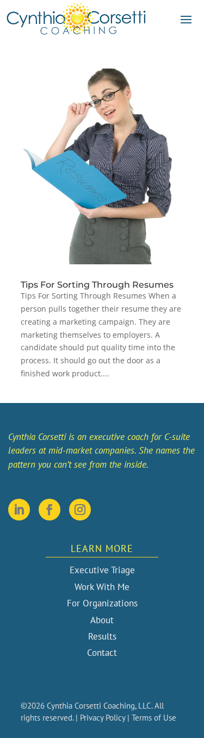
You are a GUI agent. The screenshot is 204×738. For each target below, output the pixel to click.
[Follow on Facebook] (49, 509)
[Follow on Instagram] (80, 509)
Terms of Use (154, 717)
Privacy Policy (102, 717)
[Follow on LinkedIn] (19, 509)
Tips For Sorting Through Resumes (97, 285)
